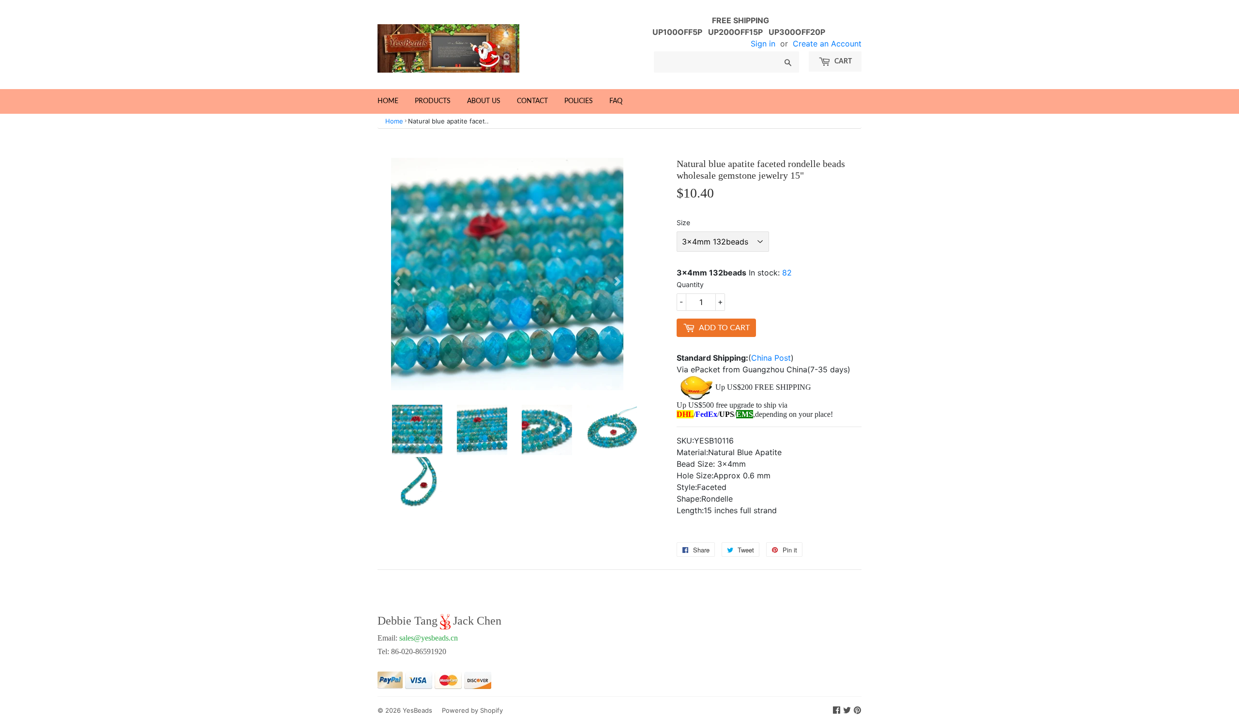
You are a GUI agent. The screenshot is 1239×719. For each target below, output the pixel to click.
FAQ (615, 101)
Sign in (763, 43)
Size (683, 222)
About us (483, 101)
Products (433, 101)
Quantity (690, 284)
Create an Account (827, 43)
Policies (578, 101)
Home (388, 101)
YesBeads (417, 710)
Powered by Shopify (472, 710)
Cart (842, 61)
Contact (532, 101)
